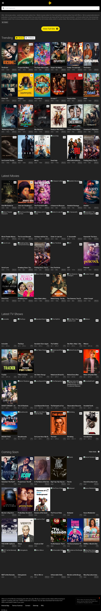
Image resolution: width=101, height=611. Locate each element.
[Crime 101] (9, 85)
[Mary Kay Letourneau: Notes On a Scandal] (91, 561)
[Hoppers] (26, 85)
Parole (69, 482)
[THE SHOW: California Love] (9, 530)
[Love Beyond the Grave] (42, 392)
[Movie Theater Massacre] (9, 223)
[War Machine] (42, 116)
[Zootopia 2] (26, 116)
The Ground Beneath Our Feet (27, 236)
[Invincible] (9, 330)
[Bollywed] (75, 499)
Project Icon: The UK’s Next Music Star (30, 482)
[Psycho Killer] (75, 85)
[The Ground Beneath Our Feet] (26, 223)
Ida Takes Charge (39, 375)
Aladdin (86, 205)
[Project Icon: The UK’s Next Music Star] (26, 468)
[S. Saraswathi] (75, 223)
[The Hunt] (59, 423)
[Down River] (9, 285)
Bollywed (70, 513)
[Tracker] (9, 361)
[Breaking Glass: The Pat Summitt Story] (26, 254)
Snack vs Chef (38, 544)
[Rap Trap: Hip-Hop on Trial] (59, 468)
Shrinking (70, 436)
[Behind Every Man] (75, 361)
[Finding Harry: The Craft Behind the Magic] (91, 147)
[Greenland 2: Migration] (91, 116)
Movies (20, 38)
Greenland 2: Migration (91, 129)
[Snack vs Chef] (42, 530)
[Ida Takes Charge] (42, 361)
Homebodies (88, 436)
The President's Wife (40, 205)
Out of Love (5, 267)
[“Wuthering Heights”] (9, 116)
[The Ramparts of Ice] (59, 392)
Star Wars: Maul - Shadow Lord (77, 344)
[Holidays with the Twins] (42, 223)
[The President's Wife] (42, 192)
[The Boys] (26, 330)
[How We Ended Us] (9, 192)
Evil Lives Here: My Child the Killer (45, 436)
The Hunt (53, 436)
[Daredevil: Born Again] (42, 330)
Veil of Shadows (23, 406)
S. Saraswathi (71, 236)
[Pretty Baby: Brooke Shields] (26, 499)
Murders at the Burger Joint (76, 575)
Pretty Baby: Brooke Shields (27, 513)
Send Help (54, 160)
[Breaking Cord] (26, 285)
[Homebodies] (91, 423)
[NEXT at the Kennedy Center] (9, 561)
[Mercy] (42, 147)
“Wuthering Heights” (7, 129)
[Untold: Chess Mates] (75, 116)
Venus (20, 544)
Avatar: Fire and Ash (73, 67)
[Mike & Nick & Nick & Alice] (75, 147)
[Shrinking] (75, 423)
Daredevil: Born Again (41, 344)
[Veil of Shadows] (26, 392)
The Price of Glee (56, 513)
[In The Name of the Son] (42, 468)
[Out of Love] (9, 254)
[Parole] (75, 468)
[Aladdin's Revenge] (75, 192)
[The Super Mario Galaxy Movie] (42, 54)
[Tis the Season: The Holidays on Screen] (59, 530)
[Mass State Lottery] (42, 285)
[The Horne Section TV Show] (75, 530)
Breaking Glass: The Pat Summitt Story (30, 267)
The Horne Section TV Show (76, 544)
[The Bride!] (9, 54)
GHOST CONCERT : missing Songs (12, 406)
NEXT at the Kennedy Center (10, 575)
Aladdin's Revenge (73, 205)
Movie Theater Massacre (9, 236)
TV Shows (31, 38)
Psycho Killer (71, 98)
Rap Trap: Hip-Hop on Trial (59, 482)
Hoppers (20, 98)
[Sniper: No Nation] (59, 54)
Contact (27, 605)
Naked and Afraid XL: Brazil (59, 375)
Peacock (86, 267)
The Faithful (54, 344)
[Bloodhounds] (26, 423)
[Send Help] (59, 147)
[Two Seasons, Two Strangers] (75, 285)
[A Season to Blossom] (59, 192)
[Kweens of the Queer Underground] (42, 499)
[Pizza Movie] (42, 85)
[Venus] (26, 530)
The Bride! (4, 67)
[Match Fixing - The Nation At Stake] (59, 285)
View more (92, 452)
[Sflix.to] (50, 2)
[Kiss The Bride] (59, 254)
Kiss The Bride (55, 267)
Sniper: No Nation (56, 67)
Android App (5, 605)
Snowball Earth (88, 406)
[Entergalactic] (26, 561)
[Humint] (26, 147)
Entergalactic (22, 575)
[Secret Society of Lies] (91, 468)
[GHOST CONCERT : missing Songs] (9, 392)
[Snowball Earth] (91, 392)
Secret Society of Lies (91, 482)
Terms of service (17, 605)
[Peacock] (91, 254)
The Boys (21, 344)
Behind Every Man (73, 375)
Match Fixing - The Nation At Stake (61, 298)
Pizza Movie (38, 98)
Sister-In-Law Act (56, 236)
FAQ (42, 605)
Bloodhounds (22, 436)
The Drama (87, 67)
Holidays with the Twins (41, 236)
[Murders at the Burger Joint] (75, 561)
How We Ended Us (7, 205)
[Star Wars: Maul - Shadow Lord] (75, 330)
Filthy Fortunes (22, 375)
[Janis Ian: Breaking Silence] (26, 192)
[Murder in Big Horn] (9, 499)
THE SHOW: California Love (10, 544)
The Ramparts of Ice (57, 406)
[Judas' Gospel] (91, 285)
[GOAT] (91, 85)
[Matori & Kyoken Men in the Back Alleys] (91, 361)
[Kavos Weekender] (91, 499)
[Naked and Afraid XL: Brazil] (59, 361)
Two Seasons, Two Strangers (76, 298)
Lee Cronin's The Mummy (9, 160)
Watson (86, 344)
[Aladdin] (91, 192)
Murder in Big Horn (7, 513)
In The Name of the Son (41, 482)
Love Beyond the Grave (41, 406)
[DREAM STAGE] (9, 423)
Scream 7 (54, 98)
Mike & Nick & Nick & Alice (75, 160)
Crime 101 (4, 98)
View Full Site (49, 29)
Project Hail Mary (23, 67)
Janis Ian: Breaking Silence (26, 205)
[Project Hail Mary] (26, 54)
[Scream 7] (59, 85)
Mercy (36, 160)
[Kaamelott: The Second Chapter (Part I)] (91, 223)
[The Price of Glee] (59, 499)
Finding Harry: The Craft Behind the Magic (47, 267)
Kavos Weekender (89, 513)
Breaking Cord (22, 298)
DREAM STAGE (6, 436)
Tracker (4, 375)
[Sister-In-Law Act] (59, 223)
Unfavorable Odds (56, 575)
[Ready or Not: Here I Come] (59, 116)
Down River (5, 298)
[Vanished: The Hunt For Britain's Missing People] (9, 468)
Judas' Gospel (88, 298)
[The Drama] (91, 54)
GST (68, 267)
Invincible (4, 344)
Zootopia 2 (21, 129)
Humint (20, 160)
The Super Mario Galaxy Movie (44, 67)
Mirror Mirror (38, 575)
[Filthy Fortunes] (26, 361)
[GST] (75, 254)
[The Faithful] (59, 330)
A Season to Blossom (58, 205)
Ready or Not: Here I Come (59, 129)
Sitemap (35, 605)
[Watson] (91, 330)
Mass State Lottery (40, 298)
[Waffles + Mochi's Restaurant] (91, 530)
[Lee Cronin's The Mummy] (9, 147)
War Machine (38, 129)
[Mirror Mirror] (42, 561)
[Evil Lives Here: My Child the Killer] (42, 423)
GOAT (85, 98)
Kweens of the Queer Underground (45, 513)
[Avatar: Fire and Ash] (75, 54)
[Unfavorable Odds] (59, 561)
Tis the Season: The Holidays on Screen (63, 544)
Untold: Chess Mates (73, 129)
